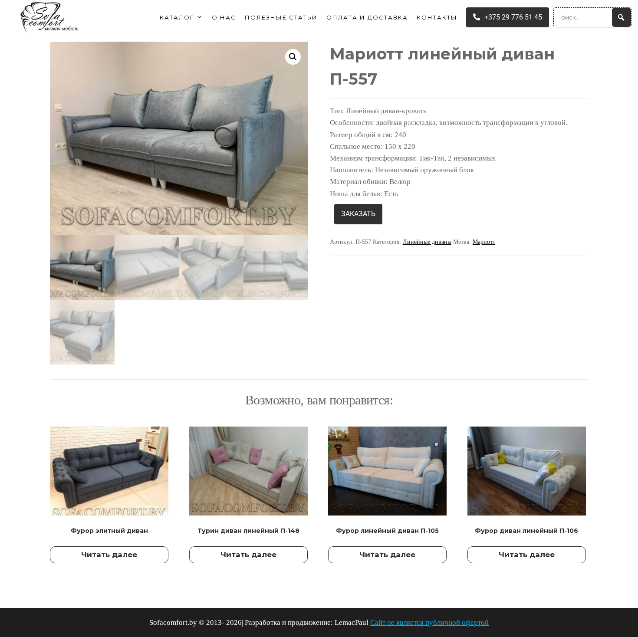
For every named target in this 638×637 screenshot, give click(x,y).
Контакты (437, 17)
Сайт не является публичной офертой (429, 622)
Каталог (177, 17)
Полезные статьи (281, 17)
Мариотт (484, 242)
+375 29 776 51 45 (513, 17)
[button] (293, 57)
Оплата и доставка (367, 17)
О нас (224, 17)
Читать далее (109, 554)
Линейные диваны (427, 242)
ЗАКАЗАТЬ (358, 214)
